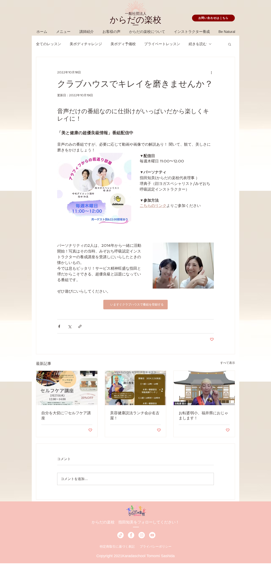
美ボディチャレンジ (86, 44)
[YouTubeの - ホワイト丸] (152, 535)
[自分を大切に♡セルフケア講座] (66, 388)
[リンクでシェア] (80, 326)
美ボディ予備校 (123, 44)
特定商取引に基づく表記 (117, 546)
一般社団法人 (136, 14)
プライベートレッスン (162, 44)
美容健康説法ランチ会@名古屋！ (134, 415)
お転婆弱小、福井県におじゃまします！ (203, 415)
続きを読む (198, 44)
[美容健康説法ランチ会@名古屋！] (135, 388)
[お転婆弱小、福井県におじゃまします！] (204, 388)
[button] (230, 44)
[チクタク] (120, 535)
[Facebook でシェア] (59, 326)
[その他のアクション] (211, 72)
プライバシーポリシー (155, 546)
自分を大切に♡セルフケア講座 (66, 415)
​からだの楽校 (135, 19)
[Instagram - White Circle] (141, 535)
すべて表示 (227, 362)
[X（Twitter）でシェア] (70, 326)
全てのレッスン (48, 44)
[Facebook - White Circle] (131, 535)
